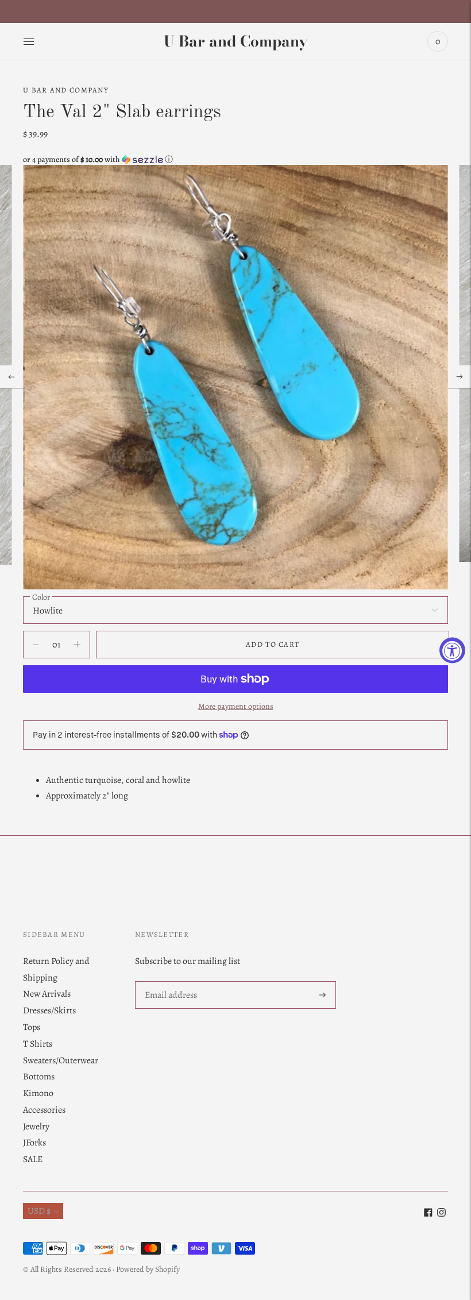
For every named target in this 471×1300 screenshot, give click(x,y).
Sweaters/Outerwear (60, 1060)
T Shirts (37, 1043)
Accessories (44, 1110)
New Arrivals (47, 993)
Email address (170, 982)
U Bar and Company (66, 90)
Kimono (38, 1093)
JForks (34, 1142)
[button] (235, 159)
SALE (33, 1159)
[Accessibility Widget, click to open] (452, 650)
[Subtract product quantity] (77, 644)
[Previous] (11, 376)
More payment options (235, 706)
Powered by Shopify (148, 1269)
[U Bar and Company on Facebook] (428, 1214)
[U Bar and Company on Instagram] (441, 1214)
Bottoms (39, 1076)
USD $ (39, 1211)
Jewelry (36, 1126)
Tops (31, 1027)
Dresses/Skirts (49, 1010)
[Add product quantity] (36, 644)
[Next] (459, 376)
